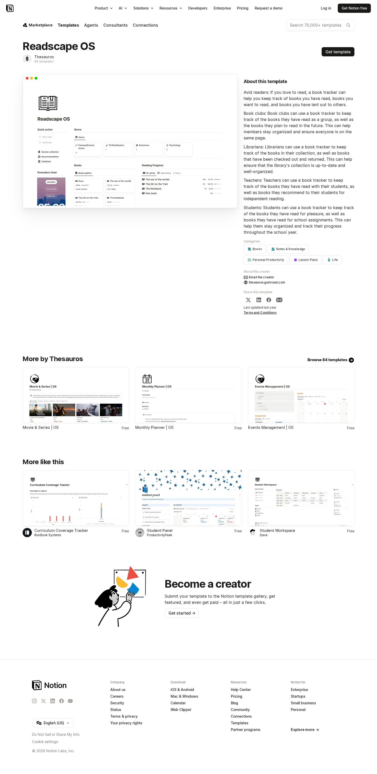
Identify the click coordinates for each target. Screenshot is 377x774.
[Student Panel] (188, 498)
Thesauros (44, 56)
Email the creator (261, 277)
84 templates (44, 61)
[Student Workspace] (301, 498)
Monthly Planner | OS (154, 427)
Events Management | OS (271, 427)
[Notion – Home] (10, 8)
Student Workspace (277, 530)
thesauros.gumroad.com (267, 282)
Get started (181, 613)
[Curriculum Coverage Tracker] (76, 498)
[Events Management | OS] (301, 395)
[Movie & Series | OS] (76, 395)
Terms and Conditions (260, 312)
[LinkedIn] (258, 299)
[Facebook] (269, 299)
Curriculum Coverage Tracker (61, 530)
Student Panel (160, 530)
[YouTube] (70, 701)
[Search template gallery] (348, 25)
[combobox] (320, 25)
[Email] (279, 299)
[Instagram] (34, 701)
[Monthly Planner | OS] (188, 395)
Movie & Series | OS (41, 427)
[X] (248, 299)
